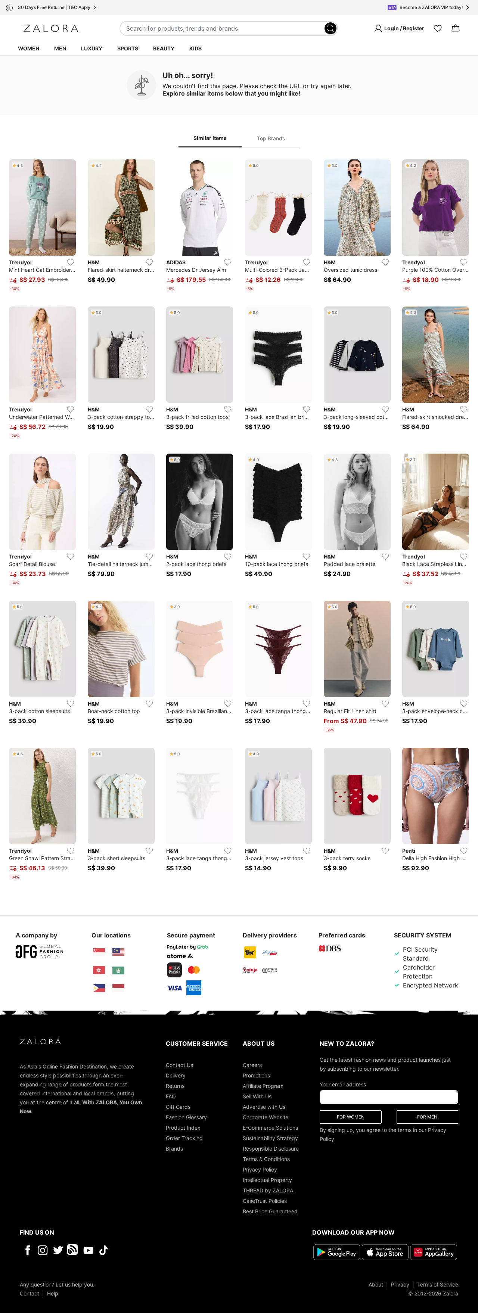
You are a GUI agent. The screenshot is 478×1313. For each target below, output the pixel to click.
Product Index (183, 1127)
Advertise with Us (264, 1107)
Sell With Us (257, 1096)
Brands (174, 1148)
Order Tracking (184, 1138)
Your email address (343, 1084)
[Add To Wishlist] (70, 262)
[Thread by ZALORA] (73, 1250)
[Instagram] (42, 1250)
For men (427, 1117)
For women (350, 1117)
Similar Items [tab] (210, 138)
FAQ (171, 1096)
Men (60, 48)
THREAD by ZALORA (268, 1190)
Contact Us (179, 1065)
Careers (252, 1065)
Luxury (91, 48)
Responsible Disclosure (271, 1148)
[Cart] (455, 28)
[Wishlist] (437, 28)
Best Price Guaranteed (270, 1211)
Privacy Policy (260, 1169)
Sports (127, 48)
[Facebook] (27, 1250)
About (376, 1284)
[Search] (330, 28)
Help (52, 1293)
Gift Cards (178, 1107)
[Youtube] (88, 1250)
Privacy (400, 1284)
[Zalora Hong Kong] (98, 970)
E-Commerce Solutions (270, 1127)
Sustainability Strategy (270, 1138)
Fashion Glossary (186, 1117)
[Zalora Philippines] (98, 988)
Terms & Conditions (266, 1159)
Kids (195, 48)
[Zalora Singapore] (98, 952)
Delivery (176, 1075)
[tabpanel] (239, 520)
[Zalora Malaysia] (118, 952)
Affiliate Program (263, 1086)
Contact (29, 1293)
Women (28, 48)
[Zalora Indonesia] (118, 988)
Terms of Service (437, 1284)
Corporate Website (265, 1117)
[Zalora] (51, 28)
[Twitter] (58, 1250)
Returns (175, 1086)
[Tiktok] (152, 1250)
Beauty (163, 48)
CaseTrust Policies (265, 1201)
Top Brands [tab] (271, 138)
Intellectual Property (267, 1180)
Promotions (256, 1075)
